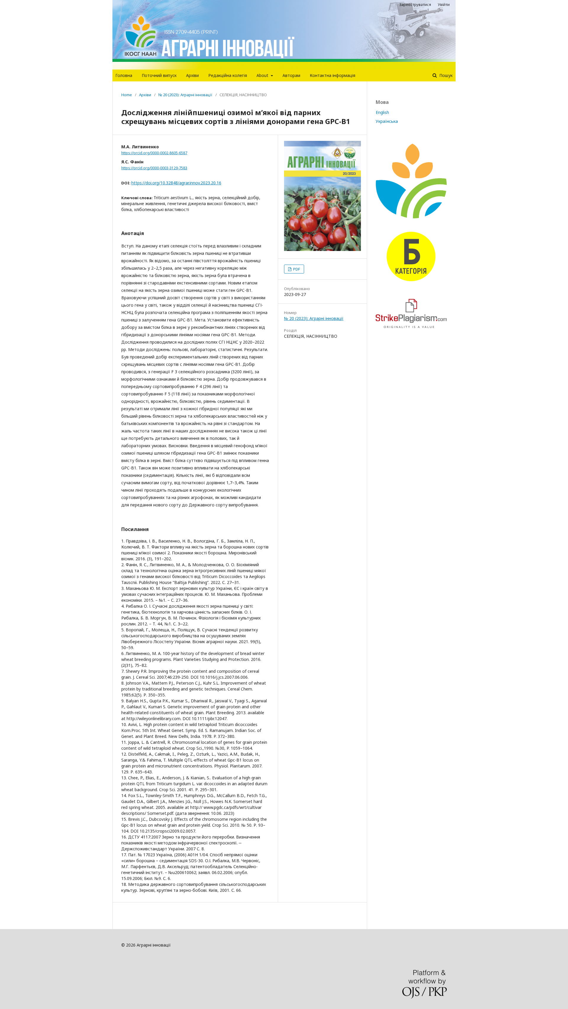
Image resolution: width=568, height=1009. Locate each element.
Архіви (192, 75)
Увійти (444, 4)
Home (126, 94)
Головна (123, 75)
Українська (387, 121)
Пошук (445, 75)
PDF (296, 269)
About (263, 75)
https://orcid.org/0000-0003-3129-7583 (154, 167)
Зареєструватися (415, 4)
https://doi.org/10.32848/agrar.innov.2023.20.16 (176, 183)
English (382, 112)
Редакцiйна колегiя (227, 75)
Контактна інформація (332, 75)
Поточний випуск (159, 75)
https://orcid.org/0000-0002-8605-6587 (154, 152)
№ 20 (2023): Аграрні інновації (185, 94)
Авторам (291, 75)
